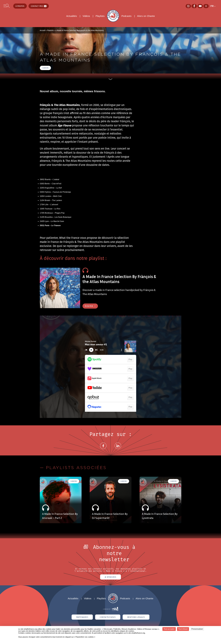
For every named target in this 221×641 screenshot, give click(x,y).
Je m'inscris (110, 577)
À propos (20, 6)
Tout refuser (183, 629)
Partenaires (82, 617)
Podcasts (126, 16)
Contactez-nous (108, 617)
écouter (89, 306)
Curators (45, 68)
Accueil (42, 30)
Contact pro (37, 6)
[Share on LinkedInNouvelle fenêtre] (118, 449)
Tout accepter (169, 629)
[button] (214, 6)
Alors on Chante (146, 16)
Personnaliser (197, 629)
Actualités (71, 16)
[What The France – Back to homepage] (113, 602)
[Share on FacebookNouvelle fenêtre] (103, 449)
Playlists (100, 16)
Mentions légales (136, 617)
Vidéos (86, 16)
